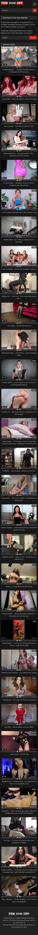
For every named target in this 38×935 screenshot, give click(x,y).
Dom (12, 3)
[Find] (35, 10)
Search (33, 38)
